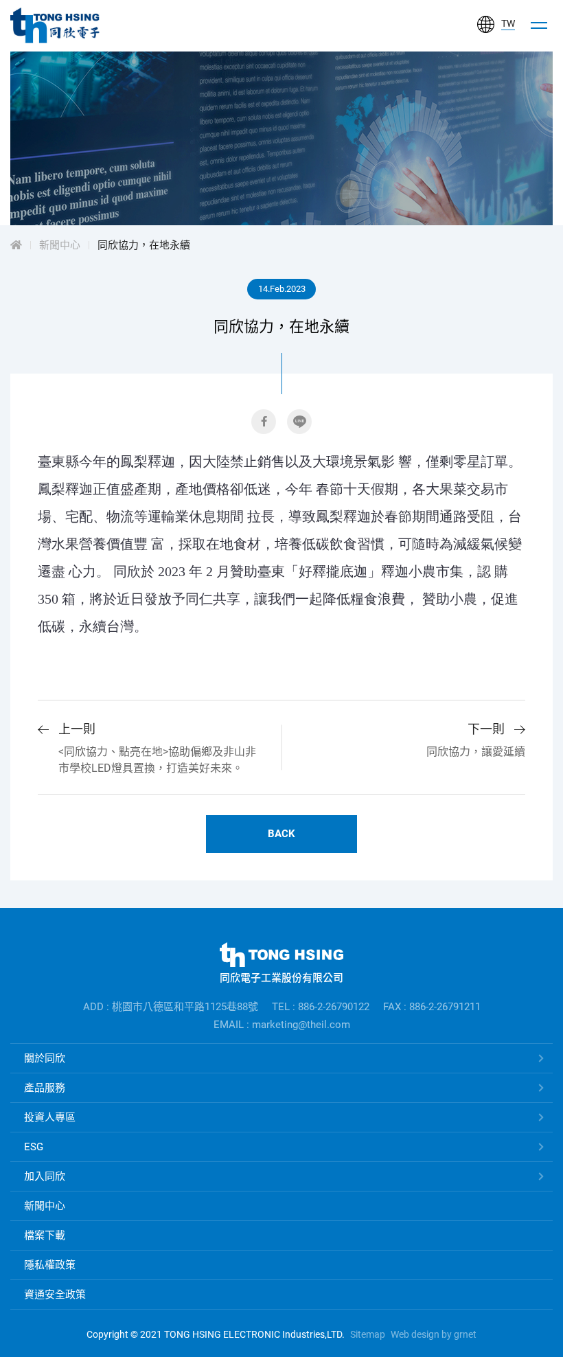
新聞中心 (59, 245)
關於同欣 (44, 1058)
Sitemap (367, 1334)
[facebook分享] (263, 421)
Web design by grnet (433, 1334)
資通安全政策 (55, 1294)
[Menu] (539, 25)
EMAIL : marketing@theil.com (282, 1024)
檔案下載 (44, 1235)
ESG (33, 1147)
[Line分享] (299, 421)
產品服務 (44, 1088)
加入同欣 (44, 1176)
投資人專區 (50, 1117)
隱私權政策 (50, 1265)
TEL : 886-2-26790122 (320, 1007)
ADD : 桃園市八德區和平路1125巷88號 (170, 1007)
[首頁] (16, 245)
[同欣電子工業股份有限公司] (55, 25)
